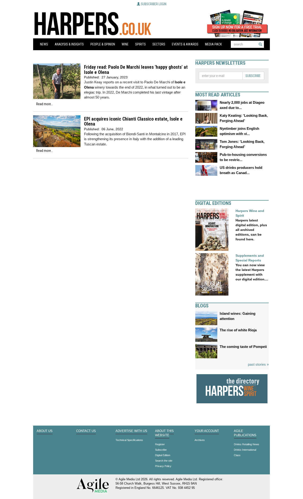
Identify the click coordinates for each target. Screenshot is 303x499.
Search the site (163, 460)
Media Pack (213, 44)
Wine (125, 44)
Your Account (207, 431)
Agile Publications (245, 433)
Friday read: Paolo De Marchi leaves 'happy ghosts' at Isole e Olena (136, 69)
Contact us (86, 431)
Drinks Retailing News (246, 444)
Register (160, 444)
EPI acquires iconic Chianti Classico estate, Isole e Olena (133, 121)
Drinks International (245, 449)
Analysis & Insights (69, 44)
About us (45, 431)
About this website (164, 433)
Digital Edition (162, 455)
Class (237, 455)
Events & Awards (185, 44)
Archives (200, 440)
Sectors (158, 44)
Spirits (140, 44)
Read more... (44, 104)
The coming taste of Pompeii (243, 347)
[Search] (260, 44)
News (44, 44)
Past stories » (258, 364)
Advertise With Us (131, 431)
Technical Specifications (129, 440)
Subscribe (253, 76)
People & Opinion (102, 44)
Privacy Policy (163, 466)
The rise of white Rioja (238, 330)
